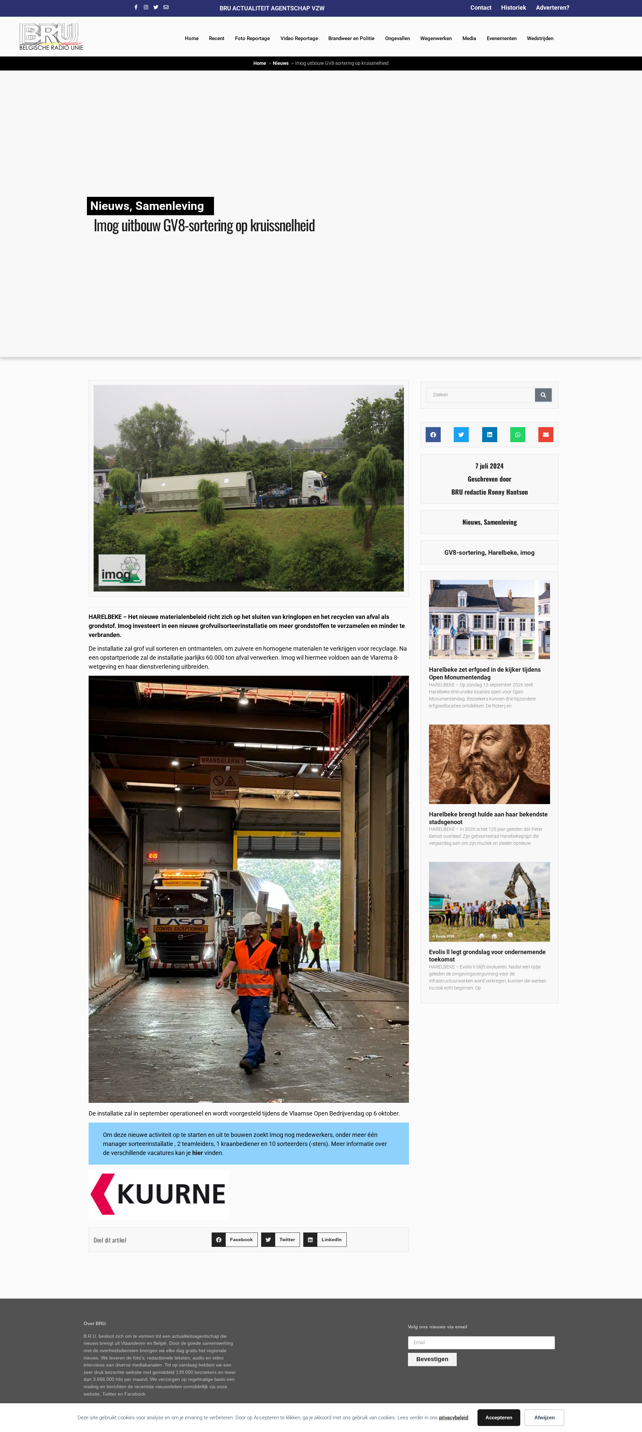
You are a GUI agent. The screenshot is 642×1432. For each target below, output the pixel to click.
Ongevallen (397, 38)
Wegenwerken (436, 38)
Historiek (513, 7)
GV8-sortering (464, 552)
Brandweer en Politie (351, 38)
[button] (235, 1239)
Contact (481, 7)
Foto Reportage (252, 38)
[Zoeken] (543, 395)
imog (527, 552)
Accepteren (499, 1417)
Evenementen (502, 38)
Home (192, 38)
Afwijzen (544, 1417)
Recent (216, 38)
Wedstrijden (540, 38)
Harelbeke (502, 552)
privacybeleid (453, 1418)
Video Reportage (299, 38)
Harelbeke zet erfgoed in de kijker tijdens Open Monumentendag (485, 673)
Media (469, 38)
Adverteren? (552, 7)
